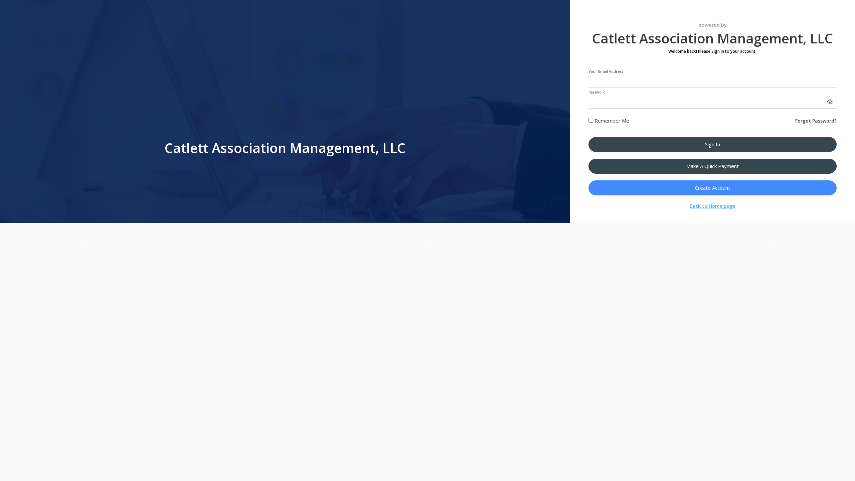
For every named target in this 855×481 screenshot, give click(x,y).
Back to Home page (712, 206)
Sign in (712, 144)
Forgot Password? (816, 121)
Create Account (712, 187)
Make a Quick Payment (712, 166)
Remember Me (611, 120)
